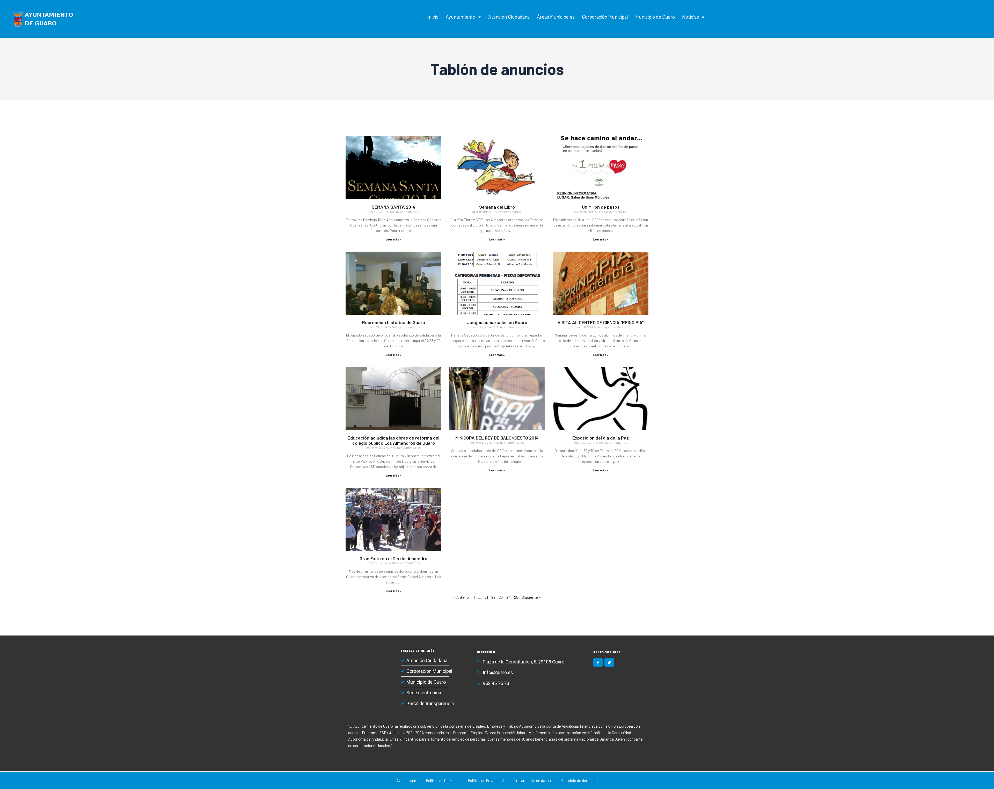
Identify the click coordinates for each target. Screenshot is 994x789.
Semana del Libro (497, 207)
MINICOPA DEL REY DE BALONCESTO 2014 (497, 438)
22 (493, 597)
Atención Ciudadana (509, 17)
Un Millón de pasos (600, 207)
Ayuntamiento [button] (460, 17)
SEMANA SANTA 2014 (393, 207)
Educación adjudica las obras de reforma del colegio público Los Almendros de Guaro (393, 440)
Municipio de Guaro (655, 17)
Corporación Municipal (605, 17)
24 (508, 597)
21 (486, 597)
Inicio (433, 17)
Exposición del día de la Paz (600, 438)
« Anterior (462, 597)
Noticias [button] (690, 17)
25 (516, 597)
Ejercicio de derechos (579, 780)
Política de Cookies (442, 780)
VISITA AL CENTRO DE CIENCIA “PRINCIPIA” (601, 322)
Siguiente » (531, 597)
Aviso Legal (406, 780)
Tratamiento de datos (532, 780)
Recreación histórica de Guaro (393, 322)
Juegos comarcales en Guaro (497, 322)
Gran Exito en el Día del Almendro (393, 558)
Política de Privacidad (486, 780)
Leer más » (393, 239)
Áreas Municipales (556, 17)
